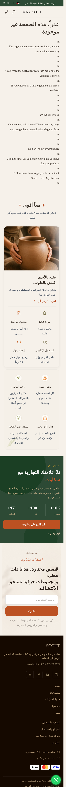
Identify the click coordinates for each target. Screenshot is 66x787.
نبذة (58, 712)
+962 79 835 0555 (50, 664)
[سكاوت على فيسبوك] (38, 674)
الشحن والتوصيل (51, 722)
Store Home (37, 178)
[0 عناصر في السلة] (6, 12)
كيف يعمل (54, 533)
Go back (32, 148)
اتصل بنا (56, 742)
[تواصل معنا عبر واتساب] (56, 780)
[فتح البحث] (14, 12)
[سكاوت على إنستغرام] (56, 674)
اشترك (31, 611)
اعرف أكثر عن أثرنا (46, 301)
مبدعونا (56, 706)
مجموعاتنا (54, 692)
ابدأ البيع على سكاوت (32, 524)
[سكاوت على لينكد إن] (47, 674)
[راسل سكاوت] (30, 674)
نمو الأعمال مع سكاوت (48, 735)
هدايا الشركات (52, 699)
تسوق (57, 685)
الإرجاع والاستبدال (50, 729)
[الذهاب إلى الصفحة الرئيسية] (32, 11)
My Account (52, 178)
